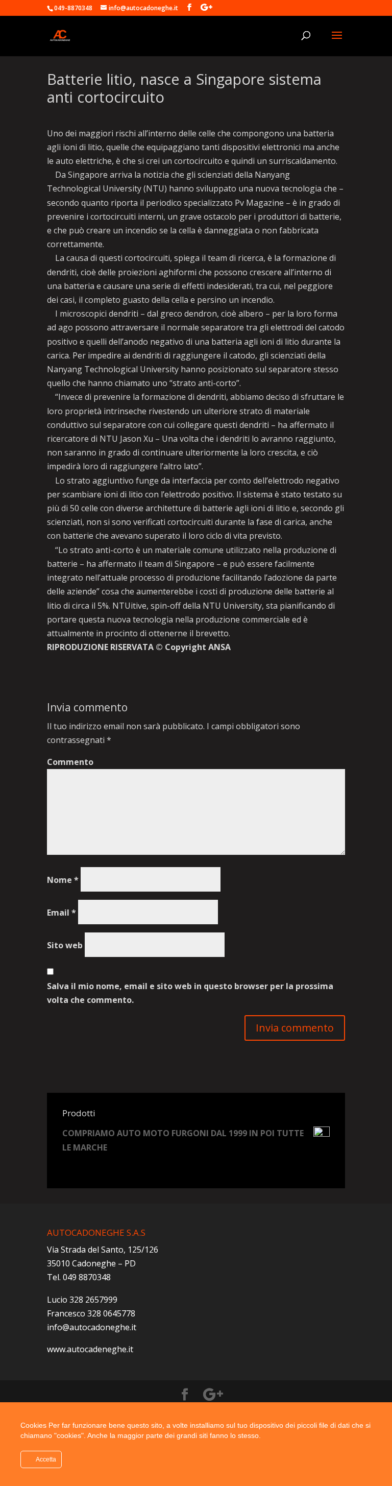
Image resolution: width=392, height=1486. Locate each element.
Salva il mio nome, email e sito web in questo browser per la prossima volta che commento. (190, 992)
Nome (63, 879)
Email (61, 912)
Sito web (65, 945)
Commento (70, 762)
